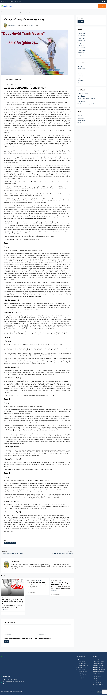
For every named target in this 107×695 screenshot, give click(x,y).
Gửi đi (6, 641)
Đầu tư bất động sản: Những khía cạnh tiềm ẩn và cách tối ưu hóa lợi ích (12, 601)
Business (80, 66)
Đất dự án (80, 661)
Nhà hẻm (80, 669)
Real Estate (80, 80)
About (47, 6)
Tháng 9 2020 (81, 50)
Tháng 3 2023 (81, 40)
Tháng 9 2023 (81, 35)
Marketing (80, 75)
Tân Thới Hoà (97, 684)
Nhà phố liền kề (82, 675)
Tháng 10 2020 (81, 47)
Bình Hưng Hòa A (98, 663)
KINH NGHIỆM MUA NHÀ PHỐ (36, 583)
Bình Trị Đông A (98, 669)
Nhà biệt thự (81, 667)
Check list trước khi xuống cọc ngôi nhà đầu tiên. (60, 583)
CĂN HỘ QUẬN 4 (82, 96)
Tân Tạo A (96, 682)
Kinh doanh (8, 12)
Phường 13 (97, 676)
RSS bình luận (81, 120)
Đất (79, 659)
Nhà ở (79, 673)
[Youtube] (105, 1)
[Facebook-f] (100, 1)
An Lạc (96, 659)
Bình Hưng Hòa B (98, 665)
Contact (64, 6)
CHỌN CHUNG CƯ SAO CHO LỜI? (86, 98)
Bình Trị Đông (97, 667)
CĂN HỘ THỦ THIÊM (83, 93)
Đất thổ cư (80, 663)
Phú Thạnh (97, 675)
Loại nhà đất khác (82, 665)
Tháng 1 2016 (81, 55)
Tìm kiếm (80, 21)
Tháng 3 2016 (81, 52)
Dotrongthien (12, 25)
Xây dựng (80, 83)
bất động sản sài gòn (10, 543)
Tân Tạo (96, 680)
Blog (58, 6)
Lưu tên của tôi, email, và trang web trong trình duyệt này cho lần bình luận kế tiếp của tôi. (28, 638)
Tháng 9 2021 (81, 45)
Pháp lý (79, 78)
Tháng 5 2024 (81, 33)
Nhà (3, 12)
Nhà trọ (80, 676)
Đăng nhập (80, 115)
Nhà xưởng (80, 678)
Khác (79, 71)
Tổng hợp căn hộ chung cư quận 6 (86, 103)
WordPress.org (81, 123)
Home (41, 6)
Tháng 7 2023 (81, 38)
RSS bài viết (81, 118)
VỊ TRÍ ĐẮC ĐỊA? (82, 101)
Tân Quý (96, 678)
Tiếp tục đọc (5, 609)
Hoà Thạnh (97, 673)
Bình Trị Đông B (98, 671)
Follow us (93, 691)
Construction (81, 68)
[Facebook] (98, 692)
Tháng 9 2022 (81, 43)
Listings (53, 6)
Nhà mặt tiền (81, 671)
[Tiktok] (102, 1)
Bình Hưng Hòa (98, 661)
